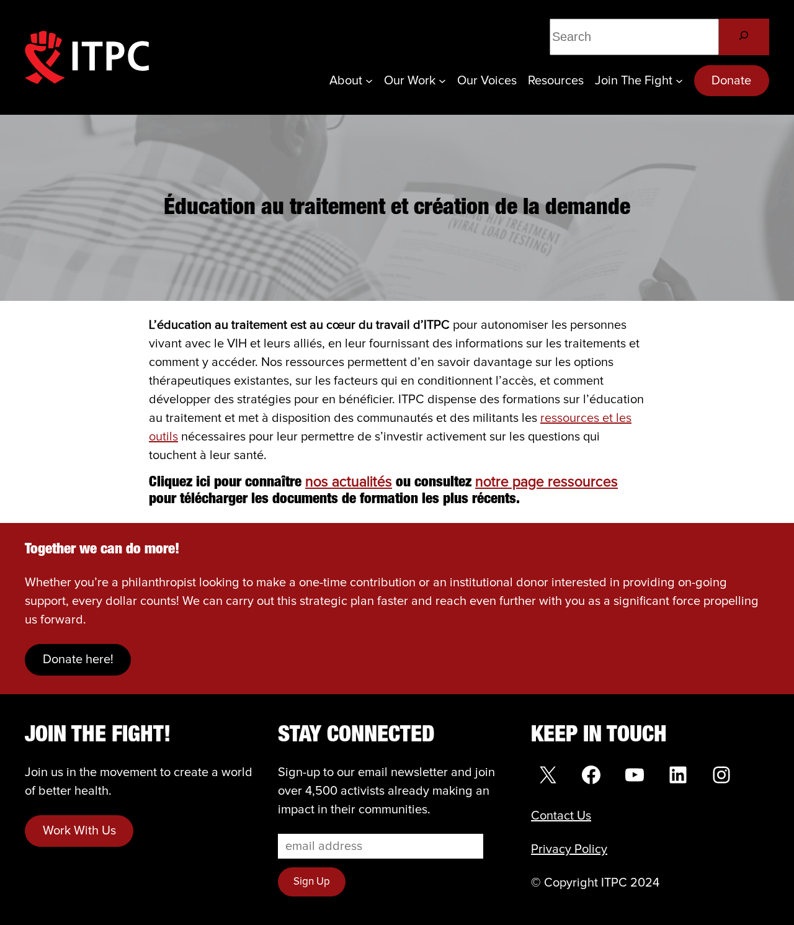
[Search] (744, 37)
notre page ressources (546, 482)
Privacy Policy (569, 849)
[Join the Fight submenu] (679, 80)
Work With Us (79, 830)
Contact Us (561, 816)
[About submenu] (369, 80)
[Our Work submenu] (442, 80)
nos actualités (348, 482)
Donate (731, 80)
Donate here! (78, 659)
